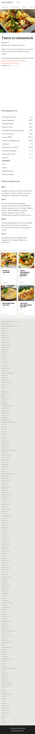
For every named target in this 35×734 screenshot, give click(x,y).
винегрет (4, 352)
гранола (4, 377)
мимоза (4, 490)
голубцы (4, 370)
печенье (5, 541)
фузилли (4, 687)
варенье (4, 349)
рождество (5, 570)
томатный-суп (6, 642)
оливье (4, 523)
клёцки (4, 436)
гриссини (5, 387)
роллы (4, 572)
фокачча (4, 673)
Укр (12, 731)
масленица (5, 480)
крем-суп (5, 457)
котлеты (4, 445)
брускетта (5, 335)
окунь (4, 518)
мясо (24, 61)
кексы (4, 427)
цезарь (4, 698)
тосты (4, 649)
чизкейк (4, 705)
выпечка (5, 356)
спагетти (5, 616)
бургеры (4, 342)
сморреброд (6, 607)
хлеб (3, 691)
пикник (4, 546)
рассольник (5, 567)
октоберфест (6, 516)
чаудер (4, 703)
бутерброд (5, 345)
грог (3, 389)
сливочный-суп (7, 602)
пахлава (4, 532)
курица (4, 464)
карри (4, 417)
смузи (4, 609)
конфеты (4, 443)
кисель (4, 429)
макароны (5, 476)
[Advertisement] (17, 88)
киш (3, 431)
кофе (3, 448)
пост (3, 563)
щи (3, 720)
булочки (4, 340)
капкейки (5, 410)
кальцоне (5, 408)
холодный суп (6, 694)
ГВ (6, 33)
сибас (4, 595)
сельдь (4, 588)
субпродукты (6, 621)
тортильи (12, 63)
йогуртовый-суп (7, 405)
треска (4, 652)
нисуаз (4, 502)
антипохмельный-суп (8, 321)
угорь (3, 663)
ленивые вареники (7, 473)
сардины (4, 584)
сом (3, 612)
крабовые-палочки (8, 450)
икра (3, 401)
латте (3, 471)
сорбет (4, 614)
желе (3, 396)
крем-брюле (5, 455)
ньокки (4, 506)
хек (3, 689)
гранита (4, 375)
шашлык (5, 710)
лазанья (4, 466)
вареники (5, 347)
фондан (4, 675)
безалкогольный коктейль (10, 326)
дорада (4, 391)
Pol (22, 731)
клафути (4, 434)
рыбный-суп (6, 577)
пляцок (4, 558)
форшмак (5, 680)
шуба (3, 715)
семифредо (5, 593)
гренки (4, 380)
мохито (4, 499)
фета (4, 670)
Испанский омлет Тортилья (8, 304)
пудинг (4, 565)
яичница (5, 722)
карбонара (5, 413)
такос (19, 61)
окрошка (5, 513)
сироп (4, 598)
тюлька (4, 661)
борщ (3, 333)
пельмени (5, 537)
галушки (4, 361)
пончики (4, 560)
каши (4, 424)
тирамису (5, 640)
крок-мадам (5, 459)
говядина (5, 368)
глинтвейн (5, 366)
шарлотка (5, 708)
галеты (4, 359)
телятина (5, 633)
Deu (19, 731)
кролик (4, 462)
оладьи (4, 520)
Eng (15, 731)
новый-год (5, 504)
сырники (5, 628)
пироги (4, 548)
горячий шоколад (7, 373)
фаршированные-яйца (9, 668)
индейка (5, 403)
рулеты (4, 574)
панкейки (5, 530)
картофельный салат (8, 422)
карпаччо (5, 415)
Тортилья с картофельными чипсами (26, 305)
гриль (4, 384)
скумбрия (5, 600)
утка (3, 666)
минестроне (5, 492)
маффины (5, 488)
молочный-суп (6, 495)
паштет (4, 534)
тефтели (4, 638)
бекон (4, 328)
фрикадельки (6, 682)
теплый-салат (6, 635)
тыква (4, 656)
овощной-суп (6, 509)
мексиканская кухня (9, 61)
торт (3, 645)
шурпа (4, 717)
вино (3, 354)
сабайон (4, 579)
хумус (3, 696)
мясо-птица (15, 7)
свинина (4, 63)
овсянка (4, 511)
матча (4, 485)
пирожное (5, 553)
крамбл (4, 452)
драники (4, 394)
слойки (4, 605)
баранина (5, 323)
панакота (5, 527)
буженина (5, 338)
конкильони (5, 441)
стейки (4, 619)
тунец (4, 654)
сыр (17, 63)
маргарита (5, 478)
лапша (4, 469)
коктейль (5, 438)
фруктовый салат (7, 684)
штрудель (5, 712)
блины (4, 331)
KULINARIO (7, 2)
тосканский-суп (7, 647)
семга (4, 591)
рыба (24, 7)
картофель (5, 420)
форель (4, 677)
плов (3, 555)
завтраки (5, 7)
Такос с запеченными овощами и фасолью (24, 273)
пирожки (5, 551)
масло (4, 483)
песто (4, 539)
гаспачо (4, 363)
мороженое (5, 497)
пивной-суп (5, 544)
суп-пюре (5, 626)
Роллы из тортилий (5, 271)
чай (3, 701)
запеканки (5, 398)
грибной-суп (6, 382)
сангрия (4, 581)
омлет (4, 525)
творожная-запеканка (9, 630)
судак (4, 623)
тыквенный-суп (7, 659)
